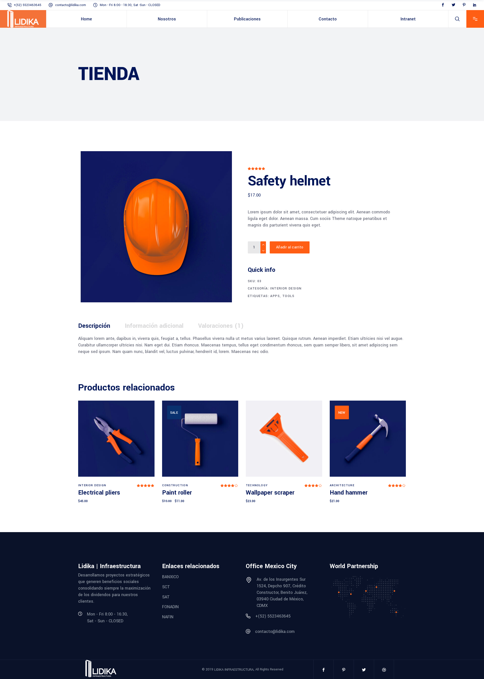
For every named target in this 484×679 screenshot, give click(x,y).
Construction (175, 485)
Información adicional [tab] (154, 326)
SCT (166, 587)
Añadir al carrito (289, 247)
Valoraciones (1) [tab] (221, 326)
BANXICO (170, 577)
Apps (275, 296)
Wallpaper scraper (270, 493)
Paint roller (177, 493)
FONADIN (170, 607)
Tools (288, 296)
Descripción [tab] (94, 326)
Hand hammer (349, 493)
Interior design (285, 288)
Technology (257, 485)
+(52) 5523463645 (27, 5)
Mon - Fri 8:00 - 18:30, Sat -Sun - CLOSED (130, 5)
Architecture (342, 485)
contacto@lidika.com (70, 5)
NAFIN (167, 617)
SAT (166, 597)
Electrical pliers (99, 493)
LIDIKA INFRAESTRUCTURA (234, 669)
